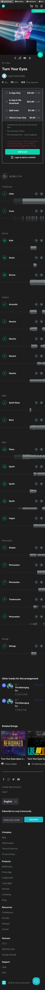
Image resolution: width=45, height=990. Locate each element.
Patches (5, 889)
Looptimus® (7, 877)
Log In (5, 792)
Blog (4, 837)
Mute (41, 194)
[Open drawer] (41, 6)
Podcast (5, 923)
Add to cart (22, 152)
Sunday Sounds (9, 954)
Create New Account (11, 787)
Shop (4, 900)
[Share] (15, 58)
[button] (19, 58)
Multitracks (7, 866)
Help (4, 967)
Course (5, 929)
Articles (5, 918)
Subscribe (33, 819)
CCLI (4, 943)
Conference (7, 912)
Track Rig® (7, 883)
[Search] (36, 6)
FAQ (4, 972)
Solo (36, 194)
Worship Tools (8, 949)
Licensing (6, 894)
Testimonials (8, 843)
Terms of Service (10, 848)
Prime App (7, 872)
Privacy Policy (8, 854)
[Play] (40, 55)
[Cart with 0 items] (31, 6)
